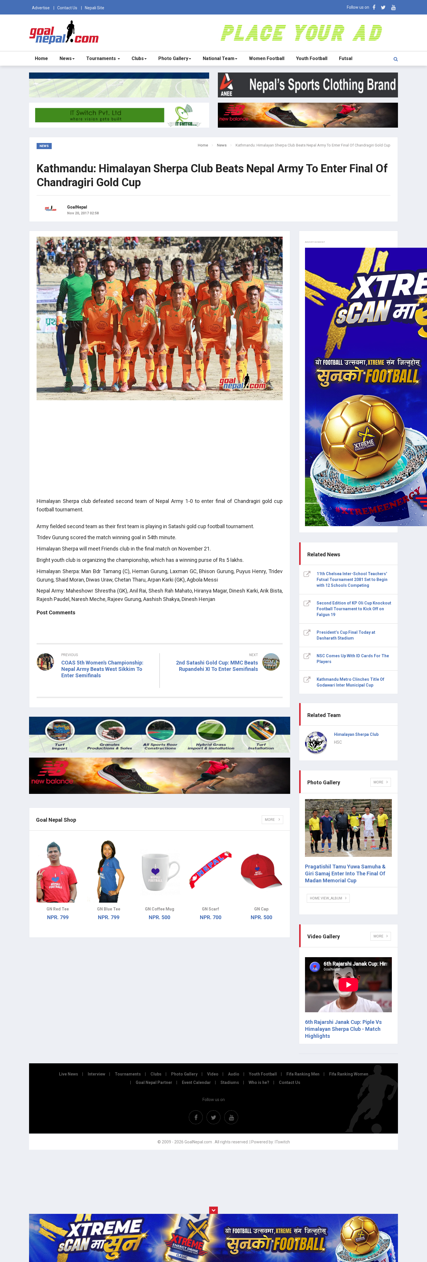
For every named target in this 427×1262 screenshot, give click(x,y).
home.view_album (326, 898)
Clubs (138, 58)
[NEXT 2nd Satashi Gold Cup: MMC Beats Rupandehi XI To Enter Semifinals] (224, 679)
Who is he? (259, 1082)
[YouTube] (393, 7)
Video (212, 1074)
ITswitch (282, 1142)
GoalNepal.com (65, 32)
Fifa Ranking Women (348, 1074)
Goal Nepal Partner (154, 1082)
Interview (96, 1074)
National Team (218, 58)
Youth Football (311, 58)
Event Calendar (196, 1082)
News (66, 58)
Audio (233, 1074)
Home (41, 58)
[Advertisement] (160, 452)
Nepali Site (94, 8)
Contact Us (67, 8)
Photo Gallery (173, 58)
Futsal (345, 58)
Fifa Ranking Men (303, 1074)
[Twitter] (383, 7)
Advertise (41, 8)
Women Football (266, 58)
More (270, 820)
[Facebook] (374, 7)
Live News (68, 1074)
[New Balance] (159, 792)
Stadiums (229, 1082)
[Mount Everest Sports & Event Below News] (159, 751)
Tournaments (101, 58)
